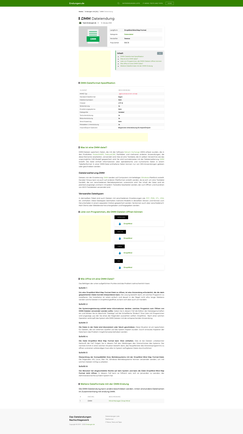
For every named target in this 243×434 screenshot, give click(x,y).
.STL (157, 198)
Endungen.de (76, 3)
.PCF (148, 198)
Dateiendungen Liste (131, 3)
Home (170, 3)
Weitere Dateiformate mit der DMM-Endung (136, 66)
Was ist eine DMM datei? (129, 59)
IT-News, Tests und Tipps (153, 3)
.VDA (162, 198)
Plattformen (109, 419)
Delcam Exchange (132, 152)
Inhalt (120, 53)
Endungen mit (91, 11)
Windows (145, 177)
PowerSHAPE (98, 154)
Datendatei (128, 34)
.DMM (162, 159)
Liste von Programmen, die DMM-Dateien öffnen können (141, 61)
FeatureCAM (110, 154)
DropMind (128, 224)
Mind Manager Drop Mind (119, 401)
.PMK (152, 198)
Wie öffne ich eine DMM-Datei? (131, 63)
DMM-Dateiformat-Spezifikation (132, 56)
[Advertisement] (95, 64)
